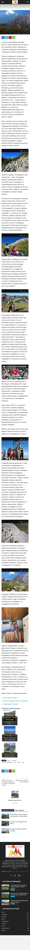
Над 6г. (17, 5)
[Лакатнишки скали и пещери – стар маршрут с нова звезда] (5, 816)
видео (8, 760)
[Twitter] (6, 37)
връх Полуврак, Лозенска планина (15, 701)
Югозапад (4, 30)
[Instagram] (16, 803)
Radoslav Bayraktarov (15, 800)
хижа (23, 762)
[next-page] (5, 836)
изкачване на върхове (7, 762)
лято (15, 762)
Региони (21, 28)
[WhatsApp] (13, 37)
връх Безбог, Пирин (10, 698)
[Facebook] (3, 37)
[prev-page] (2, 836)
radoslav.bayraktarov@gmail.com (20, 871)
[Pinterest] (10, 37)
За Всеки (4, 818)
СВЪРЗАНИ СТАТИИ (7, 810)
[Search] (28, 2)
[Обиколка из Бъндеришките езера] (5, 823)
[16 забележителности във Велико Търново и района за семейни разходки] (5, 887)
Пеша (18, 28)
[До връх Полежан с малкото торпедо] (5, 830)
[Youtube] (19, 875)
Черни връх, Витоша (10, 704)
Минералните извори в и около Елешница (22, 781)
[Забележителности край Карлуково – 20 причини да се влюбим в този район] (5, 895)
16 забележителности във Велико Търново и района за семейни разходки (18, 886)
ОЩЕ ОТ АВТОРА (19, 810)
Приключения (13, 28)
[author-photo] (15, 798)
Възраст (12, 5)
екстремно (14, 760)
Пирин (19, 762)
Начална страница (5, 5)
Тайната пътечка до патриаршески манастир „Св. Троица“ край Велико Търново (8, 783)
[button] (2, 2)
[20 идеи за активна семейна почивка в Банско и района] (5, 902)
